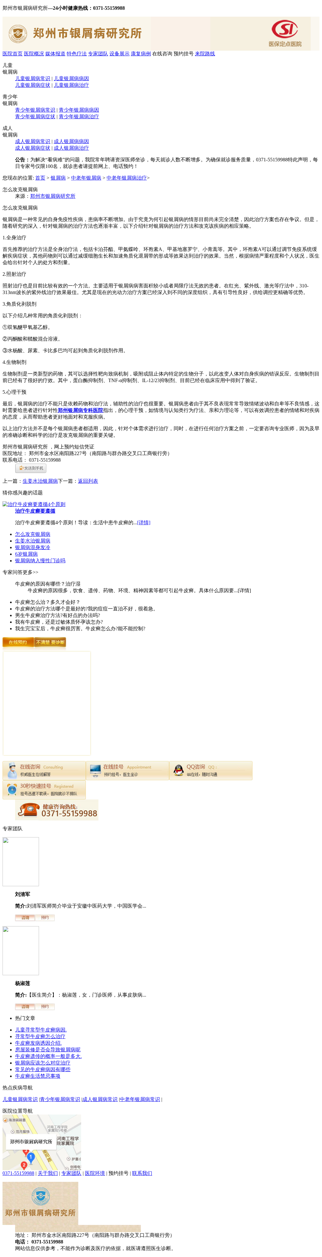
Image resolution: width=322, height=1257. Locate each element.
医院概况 (34, 53)
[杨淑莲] (21, 973)
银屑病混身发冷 (32, 547)
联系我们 (142, 1173)
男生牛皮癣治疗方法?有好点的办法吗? (57, 615)
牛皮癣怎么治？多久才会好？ (47, 602)
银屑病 (58, 178)
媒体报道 (55, 53)
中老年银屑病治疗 (127, 178)
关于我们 (48, 1173)
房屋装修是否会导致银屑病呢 (47, 1049)
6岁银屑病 (26, 554)
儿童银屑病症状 (32, 85)
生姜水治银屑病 (40, 481)
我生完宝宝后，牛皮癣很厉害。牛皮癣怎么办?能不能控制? (80, 628)
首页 (40, 178)
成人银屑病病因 (71, 141)
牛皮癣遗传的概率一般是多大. (48, 1056)
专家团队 (98, 53)
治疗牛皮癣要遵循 (35, 511)
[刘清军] (21, 884)
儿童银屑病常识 (32, 78)
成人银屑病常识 (32, 141)
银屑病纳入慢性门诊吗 (40, 560)
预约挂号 (184, 53)
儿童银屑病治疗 (71, 85)
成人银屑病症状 (32, 148)
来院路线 (205, 53)
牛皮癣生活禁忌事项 (37, 1076)
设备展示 (119, 53)
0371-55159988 (18, 1173)
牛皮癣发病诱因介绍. (38, 1043)
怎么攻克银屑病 (32, 534)
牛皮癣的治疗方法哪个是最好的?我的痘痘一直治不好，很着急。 (86, 608)
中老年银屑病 (86, 178)
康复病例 (141, 53)
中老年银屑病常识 (140, 1099)
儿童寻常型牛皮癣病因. (41, 1029)
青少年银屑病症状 (35, 116)
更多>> (30, 572)
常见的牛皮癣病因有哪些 (42, 1069)
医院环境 (95, 1173)
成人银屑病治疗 (71, 148)
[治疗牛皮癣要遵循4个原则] (34, 504)
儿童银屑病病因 (71, 78)
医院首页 (13, 53)
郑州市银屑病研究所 (52, 196)
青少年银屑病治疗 (79, 116)
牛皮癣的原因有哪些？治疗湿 (47, 584)
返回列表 (88, 481)
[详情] (143, 522)
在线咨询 (162, 53)
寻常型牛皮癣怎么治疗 (40, 1036)
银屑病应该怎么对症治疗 (42, 1062)
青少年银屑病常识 (35, 110)
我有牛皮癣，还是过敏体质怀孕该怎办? (59, 622)
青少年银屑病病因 (79, 110)
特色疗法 (77, 53)
